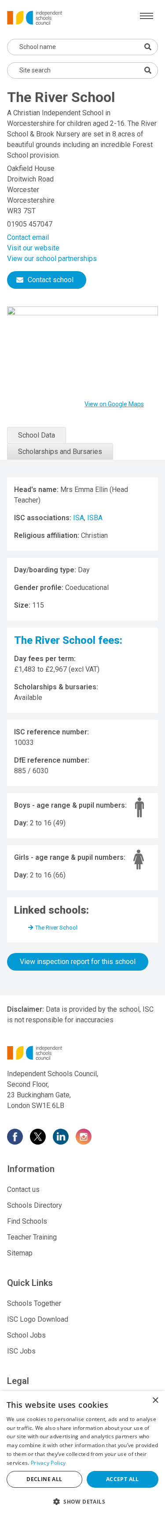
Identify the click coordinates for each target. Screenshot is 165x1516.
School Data (36, 435)
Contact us (23, 1189)
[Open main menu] (146, 16)
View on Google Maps (114, 404)
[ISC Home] (34, 17)
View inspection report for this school (78, 961)
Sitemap (20, 1253)
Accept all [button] (122, 1479)
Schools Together (34, 1303)
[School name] (148, 47)
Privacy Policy (48, 1463)
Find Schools (27, 1221)
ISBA (95, 518)
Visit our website (33, 248)
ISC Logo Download (37, 1319)
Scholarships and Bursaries (60, 451)
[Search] (148, 70)
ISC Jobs (21, 1351)
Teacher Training (32, 1237)
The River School (56, 927)
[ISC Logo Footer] (82, 1053)
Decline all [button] (44, 1479)
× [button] (155, 1400)
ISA (78, 518)
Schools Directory (34, 1205)
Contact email (28, 237)
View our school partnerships (52, 258)
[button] (82, 1501)
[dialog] (82, 1453)
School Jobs (26, 1335)
